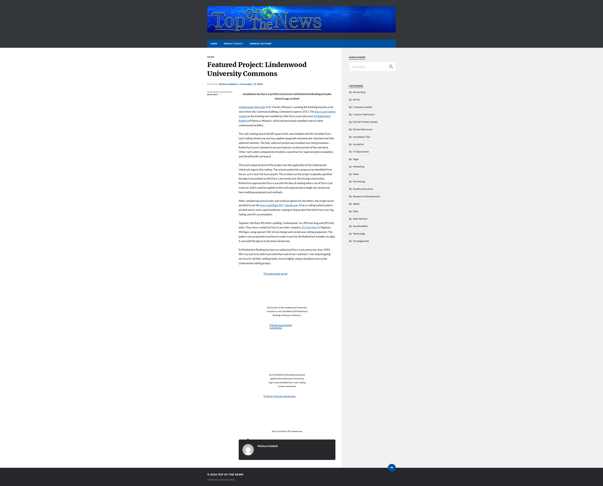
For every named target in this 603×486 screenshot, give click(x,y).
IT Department (361, 151)
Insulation (358, 144)
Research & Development (366, 196)
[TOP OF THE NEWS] (301, 31)
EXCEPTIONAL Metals (365, 121)
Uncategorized (361, 240)
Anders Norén (226, 480)
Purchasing (359, 181)
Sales (355, 211)
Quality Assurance (363, 188)
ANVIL (356, 99)
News (211, 57)
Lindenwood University (252, 107)
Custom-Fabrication (364, 114)
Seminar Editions (260, 43)
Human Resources (362, 129)
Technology (359, 233)
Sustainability (360, 225)
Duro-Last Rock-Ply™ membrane (279, 205)
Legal (356, 159)
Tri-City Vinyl (309, 227)
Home (214, 43)
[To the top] (392, 468)
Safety (356, 203)
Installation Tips (361, 136)
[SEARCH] (391, 66)
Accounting (359, 91)
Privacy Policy (233, 43)
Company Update (362, 106)
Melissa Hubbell (228, 83)
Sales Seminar (360, 218)
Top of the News (230, 474)
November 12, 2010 (251, 83)
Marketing (358, 166)
